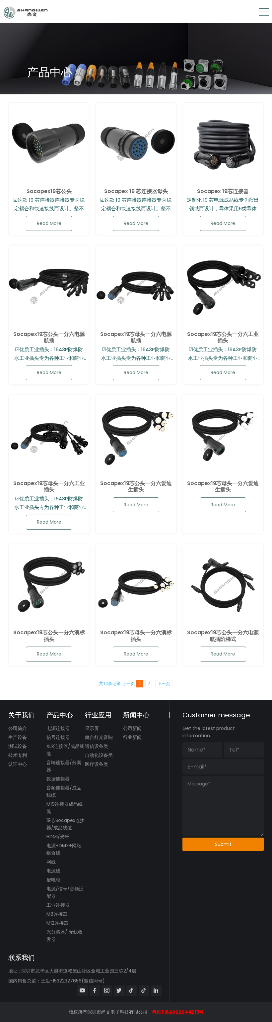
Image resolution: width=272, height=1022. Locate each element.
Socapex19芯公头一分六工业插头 (223, 337)
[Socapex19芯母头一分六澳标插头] (136, 584)
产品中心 (59, 715)
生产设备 (17, 737)
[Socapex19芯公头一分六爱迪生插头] (136, 435)
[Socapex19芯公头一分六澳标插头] (49, 584)
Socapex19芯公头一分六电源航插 (49, 337)
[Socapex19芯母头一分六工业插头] (49, 435)
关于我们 (21, 715)
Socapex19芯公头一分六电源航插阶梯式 (223, 635)
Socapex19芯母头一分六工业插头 (49, 486)
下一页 (163, 683)
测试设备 (17, 746)
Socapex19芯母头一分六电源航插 (136, 337)
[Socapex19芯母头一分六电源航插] (136, 286)
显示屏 (92, 728)
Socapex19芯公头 (49, 191)
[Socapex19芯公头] (49, 143)
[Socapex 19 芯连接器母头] (136, 143)
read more (49, 223)
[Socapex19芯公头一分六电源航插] (49, 286)
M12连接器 (57, 923)
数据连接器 (58, 778)
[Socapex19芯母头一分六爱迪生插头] (222, 435)
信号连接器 (58, 737)
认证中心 (17, 764)
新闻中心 (136, 715)
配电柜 (53, 879)
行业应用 (98, 715)
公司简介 (17, 728)
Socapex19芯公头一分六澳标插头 (49, 635)
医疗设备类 (96, 764)
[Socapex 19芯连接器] (222, 143)
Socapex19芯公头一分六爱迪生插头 (136, 486)
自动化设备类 (99, 755)
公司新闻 (132, 728)
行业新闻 (132, 737)
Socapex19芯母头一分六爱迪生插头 (223, 486)
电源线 (53, 871)
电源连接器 (58, 728)
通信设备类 (96, 746)
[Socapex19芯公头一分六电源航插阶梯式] (222, 584)
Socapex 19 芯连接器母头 (136, 191)
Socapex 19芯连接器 (223, 191)
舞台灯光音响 (99, 737)
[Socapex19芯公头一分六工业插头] (222, 286)
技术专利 (17, 755)
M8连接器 (56, 914)
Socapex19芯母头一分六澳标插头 (136, 635)
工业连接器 (58, 905)
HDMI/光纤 (57, 836)
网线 (51, 862)
